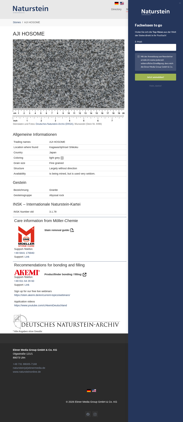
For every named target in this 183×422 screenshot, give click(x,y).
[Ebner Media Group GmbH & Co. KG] (30, 9)
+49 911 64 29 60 (24, 281)
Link (27, 256)
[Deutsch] (117, 3)
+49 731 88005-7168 (25, 364)
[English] (122, 3)
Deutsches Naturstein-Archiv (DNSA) (54, 124)
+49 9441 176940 (24, 252)
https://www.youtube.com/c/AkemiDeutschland (40, 305)
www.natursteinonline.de (27, 371)
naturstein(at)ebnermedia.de (29, 367)
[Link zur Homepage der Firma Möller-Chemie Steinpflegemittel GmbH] (26, 236)
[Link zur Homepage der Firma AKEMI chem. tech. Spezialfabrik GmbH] (27, 272)
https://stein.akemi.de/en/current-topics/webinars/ (42, 295)
